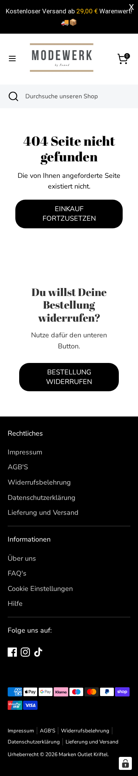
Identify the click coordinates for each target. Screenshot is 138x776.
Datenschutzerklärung (42, 497)
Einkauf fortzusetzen (69, 213)
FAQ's (17, 573)
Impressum (25, 452)
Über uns (22, 558)
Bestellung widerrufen (69, 377)
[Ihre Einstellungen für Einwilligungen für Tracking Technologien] (125, 763)
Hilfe (15, 603)
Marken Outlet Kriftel (83, 754)
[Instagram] (25, 652)
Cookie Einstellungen (40, 588)
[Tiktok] (38, 652)
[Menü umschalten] (12, 59)
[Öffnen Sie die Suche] (13, 96)
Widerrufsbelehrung (39, 482)
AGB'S (18, 467)
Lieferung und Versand (43, 512)
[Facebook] (12, 652)
